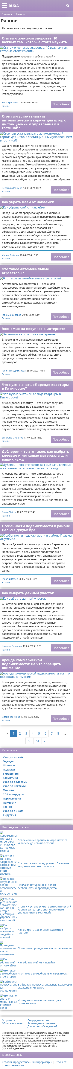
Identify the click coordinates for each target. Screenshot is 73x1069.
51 (37, 741)
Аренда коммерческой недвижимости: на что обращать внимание (31, 664)
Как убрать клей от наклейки (28, 202)
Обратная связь (12, 1023)
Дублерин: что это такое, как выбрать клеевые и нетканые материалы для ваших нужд (35, 455)
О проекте (8, 1020)
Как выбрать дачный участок (28, 593)
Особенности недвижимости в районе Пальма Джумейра (36, 528)
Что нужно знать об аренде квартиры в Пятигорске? (35, 386)
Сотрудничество (38, 1020)
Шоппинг (9, 765)
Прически (9, 802)
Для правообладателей (42, 1026)
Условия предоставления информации (27, 1062)
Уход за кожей (13, 757)
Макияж (8, 790)
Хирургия (9, 815)
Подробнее (61, 104)
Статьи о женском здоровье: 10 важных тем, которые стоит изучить (34, 40)
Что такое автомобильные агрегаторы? (25, 271)
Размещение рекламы (42, 1023)
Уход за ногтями (14, 786)
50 (29, 741)
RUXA (14, 5)
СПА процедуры (14, 794)
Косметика (10, 777)
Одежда (8, 761)
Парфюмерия (12, 798)
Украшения (11, 773)
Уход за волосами (15, 782)
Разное (6, 106)
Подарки (9, 769)
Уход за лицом (13, 811)
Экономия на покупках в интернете (33, 328)
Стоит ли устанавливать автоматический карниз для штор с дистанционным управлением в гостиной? (34, 122)
